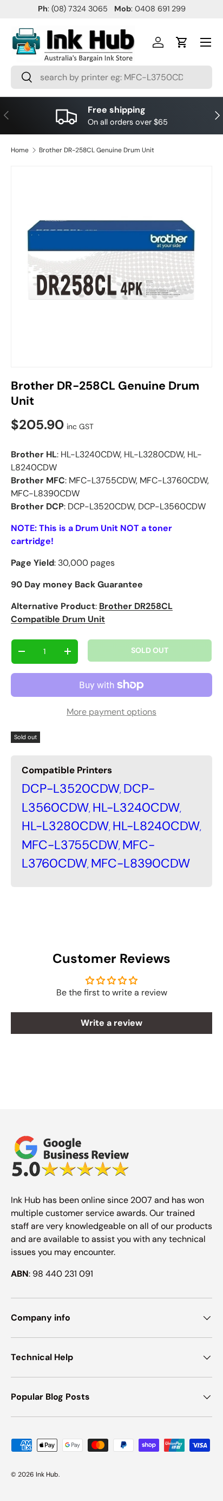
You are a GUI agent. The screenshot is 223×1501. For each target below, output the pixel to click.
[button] (182, 42)
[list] (111, 266)
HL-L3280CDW (65, 826)
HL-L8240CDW (156, 826)
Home (20, 150)
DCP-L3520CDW (71, 788)
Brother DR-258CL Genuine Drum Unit (96, 150)
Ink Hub (47, 1474)
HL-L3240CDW (136, 807)
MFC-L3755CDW (70, 845)
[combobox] (111, 77)
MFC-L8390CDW (140, 863)
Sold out (149, 650)
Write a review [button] (111, 1022)
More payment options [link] (111, 711)
